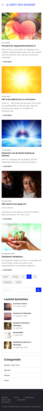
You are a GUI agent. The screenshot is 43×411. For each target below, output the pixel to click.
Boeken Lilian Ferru (12, 365)
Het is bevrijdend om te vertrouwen (19, 99)
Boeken (29, 397)
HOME (5, 397)
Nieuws (7, 375)
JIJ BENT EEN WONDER (20, 4)
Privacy (6, 402)
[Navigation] (3, 4)
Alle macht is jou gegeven (14, 204)
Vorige (15, 277)
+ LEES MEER (7, 62)
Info (16, 397)
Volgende (7, 282)
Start (6, 277)
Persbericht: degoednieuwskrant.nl (19, 46)
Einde (18, 282)
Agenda (7, 370)
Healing (6, 400)
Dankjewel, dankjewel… (13, 256)
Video (6, 380)
